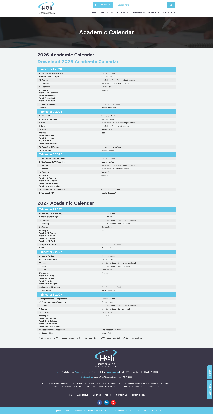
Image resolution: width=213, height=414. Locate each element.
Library (210, 372)
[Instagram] (113, 402)
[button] (106, 13)
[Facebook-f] (99, 402)
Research (137, 13)
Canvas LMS (210, 389)
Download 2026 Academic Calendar (77, 61)
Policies (108, 395)
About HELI (104, 13)
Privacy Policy (138, 395)
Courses (97, 395)
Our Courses (122, 13)
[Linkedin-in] (106, 402)
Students (152, 13)
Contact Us (167, 13)
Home (93, 13)
